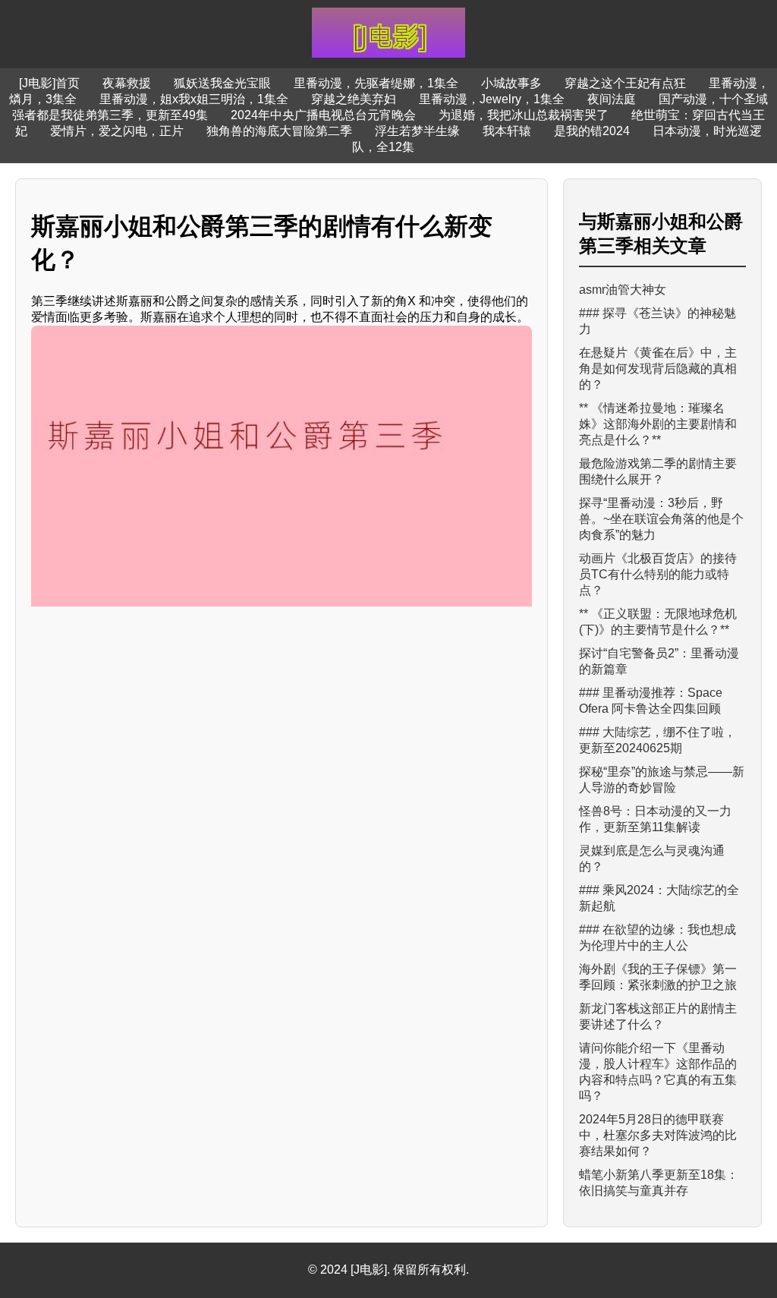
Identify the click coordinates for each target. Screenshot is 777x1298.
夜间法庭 (611, 99)
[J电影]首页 (49, 83)
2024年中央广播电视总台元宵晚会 (323, 115)
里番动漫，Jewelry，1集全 (492, 99)
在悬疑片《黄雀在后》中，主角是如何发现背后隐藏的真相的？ (658, 368)
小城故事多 (511, 83)
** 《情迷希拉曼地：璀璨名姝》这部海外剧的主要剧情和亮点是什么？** (658, 424)
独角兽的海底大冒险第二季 (279, 130)
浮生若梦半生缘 (417, 130)
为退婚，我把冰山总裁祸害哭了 (524, 115)
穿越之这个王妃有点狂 (625, 83)
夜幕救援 (126, 83)
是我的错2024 (592, 130)
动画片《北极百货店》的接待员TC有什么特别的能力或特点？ (658, 574)
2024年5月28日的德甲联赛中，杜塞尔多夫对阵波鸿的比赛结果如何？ (658, 1135)
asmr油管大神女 (622, 289)
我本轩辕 (507, 130)
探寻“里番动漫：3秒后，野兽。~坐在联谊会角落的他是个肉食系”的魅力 (661, 518)
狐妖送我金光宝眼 (222, 83)
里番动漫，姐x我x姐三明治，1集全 (193, 99)
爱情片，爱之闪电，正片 (117, 130)
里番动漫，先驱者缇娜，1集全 (376, 83)
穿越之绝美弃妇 (353, 99)
